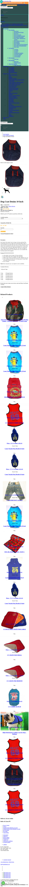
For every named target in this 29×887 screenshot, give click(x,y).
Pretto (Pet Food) (12, 107)
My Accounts (6, 830)
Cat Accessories (17, 55)
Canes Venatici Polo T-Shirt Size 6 (14, 577)
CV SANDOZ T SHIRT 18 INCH (14, 810)
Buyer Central (6, 825)
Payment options (6, 842)
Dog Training (17, 43)
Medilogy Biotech (12, 96)
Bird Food (16, 61)
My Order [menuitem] (5, 11)
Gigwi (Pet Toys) (12, 87)
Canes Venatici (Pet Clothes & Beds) (16, 79)
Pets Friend (11, 105)
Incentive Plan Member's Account (10, 827)
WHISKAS (11, 116)
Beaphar (10, 77)
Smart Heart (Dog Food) (14, 112)
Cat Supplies (11, 48)
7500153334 (11, 862)
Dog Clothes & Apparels (19, 40)
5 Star (2, 273)
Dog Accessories (17, 34)
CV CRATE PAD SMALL (14, 655)
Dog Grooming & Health (19, 36)
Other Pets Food (17, 65)
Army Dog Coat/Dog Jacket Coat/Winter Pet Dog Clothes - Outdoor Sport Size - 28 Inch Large (14, 320)
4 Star (2, 274)
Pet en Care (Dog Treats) (14, 102)
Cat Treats (16, 50)
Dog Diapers (16, 42)
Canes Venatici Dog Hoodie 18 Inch (14, 474)
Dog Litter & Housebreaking (20, 45)
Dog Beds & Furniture (19, 37)
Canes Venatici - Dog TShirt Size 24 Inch (14, 371)
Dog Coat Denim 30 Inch (14, 784)
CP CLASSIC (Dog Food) (14, 84)
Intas (10, 91)
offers (4, 118)
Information (5, 835)
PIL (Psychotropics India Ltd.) (15, 106)
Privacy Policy (6, 837)
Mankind (10, 94)
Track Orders (6, 832)
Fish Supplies (11, 57)
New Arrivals (6, 117)
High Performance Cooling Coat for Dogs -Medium (14, 733)
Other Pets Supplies (13, 64)
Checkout (3, 21)
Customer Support (7, 859)
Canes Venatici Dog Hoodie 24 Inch (14, 603)
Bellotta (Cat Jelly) (13, 78)
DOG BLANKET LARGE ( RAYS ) (14, 552)
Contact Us (5, 839)
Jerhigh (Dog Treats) (13, 93)
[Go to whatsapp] (3, 883)
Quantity (2, 227)
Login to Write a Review (5, 286)
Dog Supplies (11, 30)
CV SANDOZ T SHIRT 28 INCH (14, 423)
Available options (4, 217)
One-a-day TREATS (13, 98)
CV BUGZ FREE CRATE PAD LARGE (14, 629)
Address (5, 844)
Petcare (10, 104)
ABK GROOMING (13, 74)
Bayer (10, 76)
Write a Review (12, 206)
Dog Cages (16, 47)
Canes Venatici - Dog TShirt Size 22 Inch (14, 345)
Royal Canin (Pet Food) (14, 110)
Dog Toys (16, 33)
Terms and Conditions (8, 841)
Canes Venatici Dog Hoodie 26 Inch (14, 448)
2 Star (2, 277)
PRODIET (11, 109)
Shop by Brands (6, 73)
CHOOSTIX (11, 81)
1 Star (2, 279)
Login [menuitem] (4, 12)
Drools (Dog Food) (13, 85)
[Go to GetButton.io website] (3, 885)
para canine (11, 100)
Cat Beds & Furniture (18, 53)
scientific (10, 111)
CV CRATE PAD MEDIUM (14, 681)
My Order (5, 831)
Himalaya (11, 90)
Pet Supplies (5, 28)
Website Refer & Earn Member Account (11, 829)
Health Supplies (17, 62)
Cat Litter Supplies (18, 54)
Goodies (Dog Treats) (13, 89)
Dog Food (16, 31)
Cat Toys (16, 51)
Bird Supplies (11, 60)
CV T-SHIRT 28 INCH (14, 706)
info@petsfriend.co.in (5, 864)
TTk (10, 113)
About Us (5, 836)
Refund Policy (6, 838)
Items (2, 15)
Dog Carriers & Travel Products (21, 44)
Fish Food (16, 59)
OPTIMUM (11, 99)
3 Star (2, 276)
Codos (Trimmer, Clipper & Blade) (16, 82)
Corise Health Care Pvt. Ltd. (15, 83)
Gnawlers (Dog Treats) (13, 88)
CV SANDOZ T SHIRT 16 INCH (14, 758)
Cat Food (16, 49)
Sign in (4, 826)
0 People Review (9, 273)
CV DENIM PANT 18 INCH (14, 500)
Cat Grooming (17, 56)
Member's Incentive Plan (6, 1)
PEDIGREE (11, 101)
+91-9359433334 (4, 862)
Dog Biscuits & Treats (18, 32)
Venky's (10, 115)
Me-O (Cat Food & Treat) (14, 95)
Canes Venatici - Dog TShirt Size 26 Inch (14, 526)
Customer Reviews (5, 266)
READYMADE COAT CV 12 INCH (14, 397)
